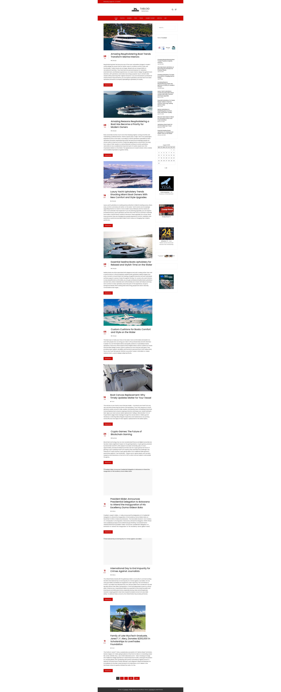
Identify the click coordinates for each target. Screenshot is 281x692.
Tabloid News (144, 11)
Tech (135, 18)
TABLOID (145, 8)
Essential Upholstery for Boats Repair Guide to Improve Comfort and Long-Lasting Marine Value (166, 102)
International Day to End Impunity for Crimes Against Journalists (130, 570)
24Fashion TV (164, 241)
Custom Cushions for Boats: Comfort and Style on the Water (131, 331)
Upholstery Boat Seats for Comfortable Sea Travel (165, 125)
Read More (108, 85)
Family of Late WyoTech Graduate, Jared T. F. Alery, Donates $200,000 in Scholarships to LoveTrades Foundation (130, 640)
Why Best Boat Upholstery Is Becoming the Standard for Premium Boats (166, 68)
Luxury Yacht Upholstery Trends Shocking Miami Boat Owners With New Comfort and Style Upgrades (128, 194)
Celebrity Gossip (150, 18)
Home (116, 18)
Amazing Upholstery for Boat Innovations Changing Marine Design (166, 76)
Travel (141, 18)
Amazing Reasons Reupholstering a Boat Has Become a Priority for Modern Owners (130, 124)
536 (131, 678)
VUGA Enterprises (164, 192)
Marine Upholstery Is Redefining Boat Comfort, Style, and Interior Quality (165, 111)
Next (137, 678)
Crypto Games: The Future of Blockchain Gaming (126, 433)
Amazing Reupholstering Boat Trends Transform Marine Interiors (131, 55)
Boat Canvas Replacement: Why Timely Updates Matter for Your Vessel (130, 396)
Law (165, 18)
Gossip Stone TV (166, 216)
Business (129, 18)
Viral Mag (151, 689)
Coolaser (164, 38)
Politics (122, 18)
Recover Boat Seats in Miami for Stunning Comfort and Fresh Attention (166, 118)
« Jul (166, 168)
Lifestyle (159, 18)
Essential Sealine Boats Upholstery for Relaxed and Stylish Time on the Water (131, 263)
